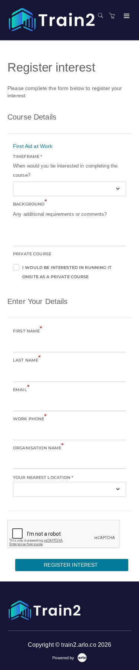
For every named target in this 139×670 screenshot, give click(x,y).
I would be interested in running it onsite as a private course (67, 268)
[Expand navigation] (126, 16)
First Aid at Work (32, 146)
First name (28, 330)
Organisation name (38, 447)
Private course (32, 253)
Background (30, 203)
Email (21, 389)
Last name (27, 359)
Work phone (30, 418)
